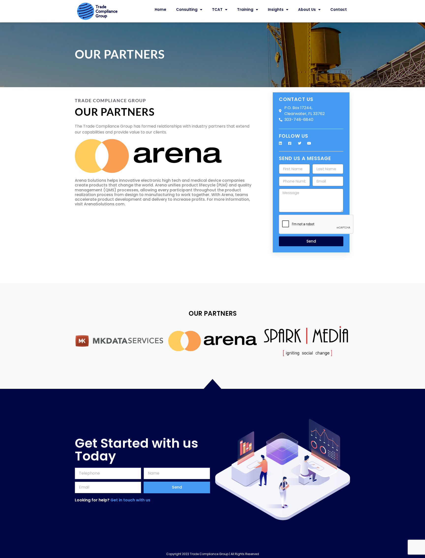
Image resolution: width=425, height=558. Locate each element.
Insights (276, 9)
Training (245, 9)
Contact (338, 9)
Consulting (186, 9)
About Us (307, 9)
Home (160, 9)
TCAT (217, 9)
